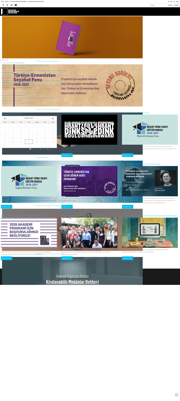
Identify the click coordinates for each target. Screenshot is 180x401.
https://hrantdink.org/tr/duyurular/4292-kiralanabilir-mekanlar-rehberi (21, 93)
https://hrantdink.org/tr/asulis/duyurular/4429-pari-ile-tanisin (19, 103)
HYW (177, 1)
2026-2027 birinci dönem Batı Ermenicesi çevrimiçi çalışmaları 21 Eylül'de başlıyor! (147, 215)
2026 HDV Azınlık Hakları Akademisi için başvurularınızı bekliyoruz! (26, 216)
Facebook (3, 5)
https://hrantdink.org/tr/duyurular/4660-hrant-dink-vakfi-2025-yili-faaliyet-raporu (24, 65)
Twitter (7, 5)
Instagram (11, 5)
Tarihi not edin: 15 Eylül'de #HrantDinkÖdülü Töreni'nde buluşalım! (86, 113)
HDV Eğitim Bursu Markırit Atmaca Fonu (137, 113)
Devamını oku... (67, 155)
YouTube (16, 5)
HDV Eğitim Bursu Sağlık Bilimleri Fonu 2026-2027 (20, 164)
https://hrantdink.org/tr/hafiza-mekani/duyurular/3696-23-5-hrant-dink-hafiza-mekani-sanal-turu (29, 98)
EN (171, 1)
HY (174, 1)
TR (168, 1)
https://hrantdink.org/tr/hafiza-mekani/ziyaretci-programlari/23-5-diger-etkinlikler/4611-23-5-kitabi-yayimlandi (32, 75)
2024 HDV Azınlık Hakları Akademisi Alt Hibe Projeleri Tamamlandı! (87, 216)
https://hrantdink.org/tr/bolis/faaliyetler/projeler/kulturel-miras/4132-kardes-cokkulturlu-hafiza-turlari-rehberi (32, 80)
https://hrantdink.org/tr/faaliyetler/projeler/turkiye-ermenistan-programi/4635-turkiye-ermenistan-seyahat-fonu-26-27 (34, 70)
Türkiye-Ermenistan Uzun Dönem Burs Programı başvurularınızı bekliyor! (89, 164)
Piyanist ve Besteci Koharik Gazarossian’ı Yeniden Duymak (144, 164)
